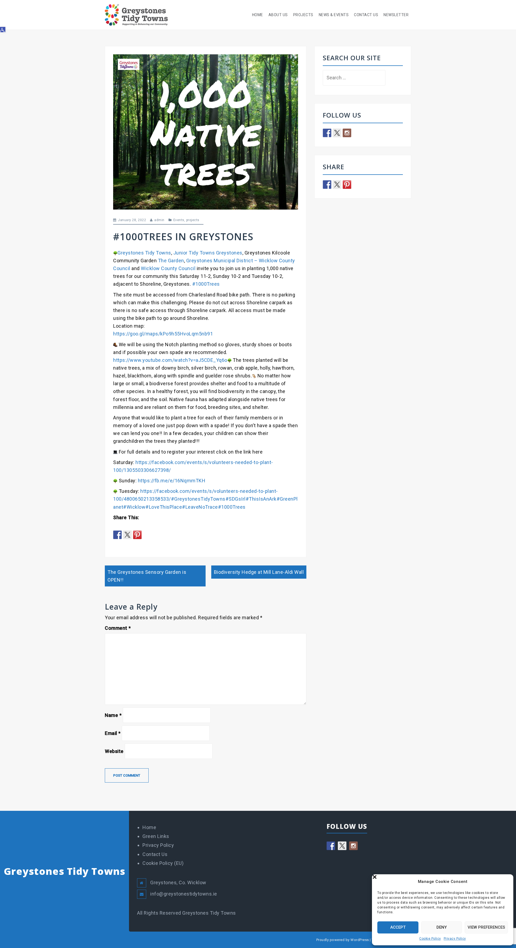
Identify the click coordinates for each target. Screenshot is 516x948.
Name (113, 715)
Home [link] (257, 15)
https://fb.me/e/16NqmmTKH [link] (172, 480)
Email (113, 733)
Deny (441, 927)
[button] (505, 881)
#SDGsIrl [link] (235, 499)
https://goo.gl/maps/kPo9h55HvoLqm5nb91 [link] (163, 334)
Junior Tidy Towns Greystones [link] (207, 253)
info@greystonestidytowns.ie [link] (183, 894)
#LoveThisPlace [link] (163, 507)
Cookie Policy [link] (430, 938)
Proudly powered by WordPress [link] (342, 940)
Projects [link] (303, 15)
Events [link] (178, 220)
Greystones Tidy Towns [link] (144, 253)
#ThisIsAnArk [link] (261, 499)
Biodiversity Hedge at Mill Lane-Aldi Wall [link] (259, 572)
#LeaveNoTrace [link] (200, 507)
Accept (398, 927)
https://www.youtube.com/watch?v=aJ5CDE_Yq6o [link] (170, 360)
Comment (118, 628)
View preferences (486, 927)
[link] (2, 29)
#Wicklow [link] (134, 507)
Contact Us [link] (366, 15)
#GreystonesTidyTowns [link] (198, 499)
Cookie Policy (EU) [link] (163, 863)
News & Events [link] (334, 15)
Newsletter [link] (396, 15)
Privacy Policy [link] (455, 938)
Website (114, 751)
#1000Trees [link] (206, 284)
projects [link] (192, 220)
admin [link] (159, 220)
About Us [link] (278, 15)
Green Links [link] (155, 836)
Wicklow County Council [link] (168, 268)
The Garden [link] (171, 260)
